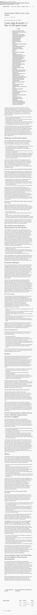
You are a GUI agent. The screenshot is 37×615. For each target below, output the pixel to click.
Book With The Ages (16, 66)
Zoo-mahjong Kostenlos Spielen (18, 67)
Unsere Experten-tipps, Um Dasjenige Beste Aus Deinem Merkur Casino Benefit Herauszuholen (19, 61)
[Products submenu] (20, 6)
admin (12, 17)
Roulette (13, 42)
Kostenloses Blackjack (16, 39)
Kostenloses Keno (15, 93)
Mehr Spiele (14, 68)
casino (14, 17)
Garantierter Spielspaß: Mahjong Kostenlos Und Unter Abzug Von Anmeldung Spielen (18, 79)
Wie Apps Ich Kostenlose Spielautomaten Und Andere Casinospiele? (17, 98)
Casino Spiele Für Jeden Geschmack (19, 69)
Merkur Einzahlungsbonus (17, 41)
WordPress (9, 610)
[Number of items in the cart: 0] (33, 7)
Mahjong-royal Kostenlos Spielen (18, 30)
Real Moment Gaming (16, 40)
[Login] (30, 7)
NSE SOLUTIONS (6, 6)
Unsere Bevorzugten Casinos (17, 104)
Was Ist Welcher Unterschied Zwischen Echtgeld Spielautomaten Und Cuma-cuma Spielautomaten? (18, 101)
